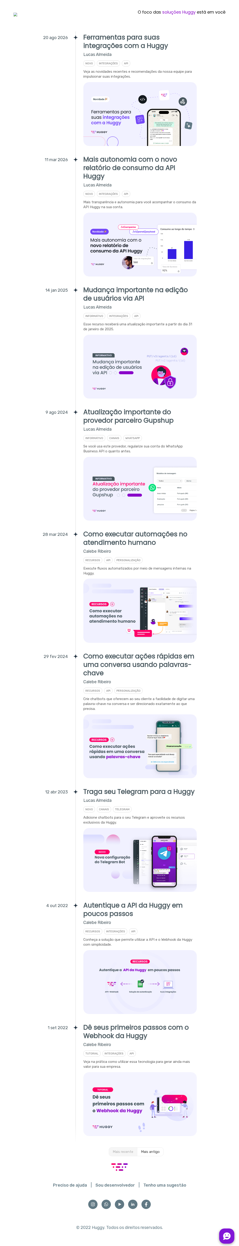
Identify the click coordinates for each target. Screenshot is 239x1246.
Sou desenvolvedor (115, 1185)
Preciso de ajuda (70, 1185)
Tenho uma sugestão (164, 1185)
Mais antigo (150, 1152)
